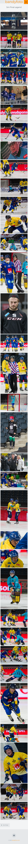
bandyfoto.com (16, 840)
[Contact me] (14, 835)
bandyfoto (14, 1)
